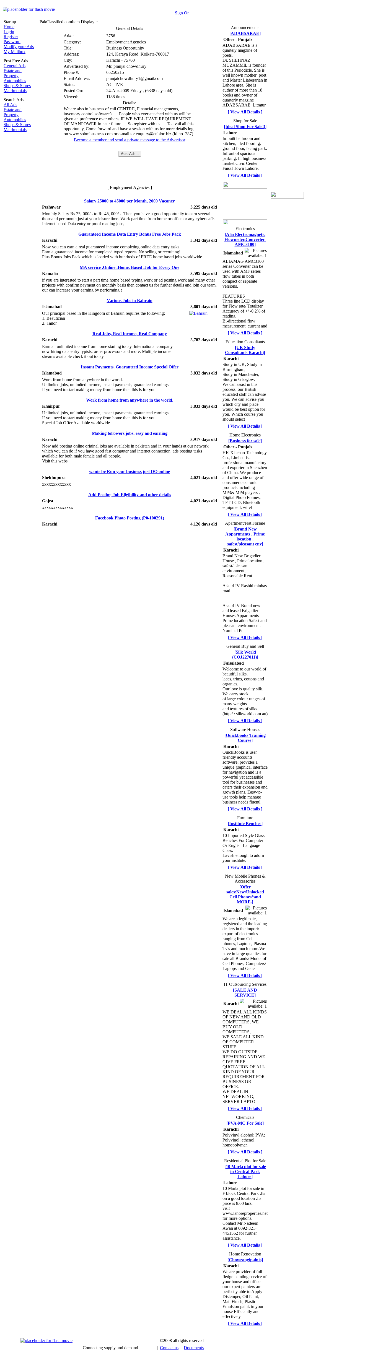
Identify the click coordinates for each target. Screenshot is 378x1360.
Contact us (169, 1347)
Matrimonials (15, 90)
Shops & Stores (17, 85)
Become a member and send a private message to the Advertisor (129, 139)
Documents (194, 1347)
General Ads (14, 65)
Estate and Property (13, 73)
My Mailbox (14, 51)
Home (9, 26)
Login (9, 31)
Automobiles (15, 80)
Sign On (182, 13)
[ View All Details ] (245, 112)
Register (11, 36)
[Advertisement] (20, 218)
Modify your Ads (19, 46)
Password (12, 41)
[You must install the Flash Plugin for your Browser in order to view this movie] (29, 9)
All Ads (10, 104)
